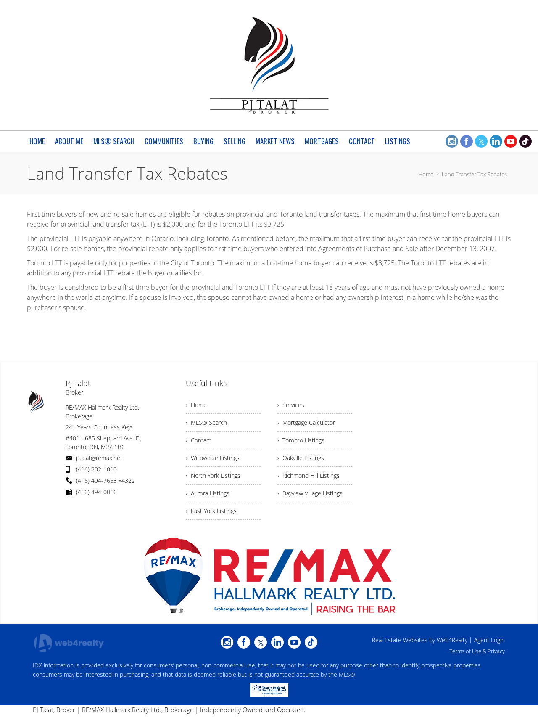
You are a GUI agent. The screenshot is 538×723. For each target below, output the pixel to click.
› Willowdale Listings (213, 458)
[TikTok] (525, 141)
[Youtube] (510, 141)
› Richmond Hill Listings (308, 475)
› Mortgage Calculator (306, 422)
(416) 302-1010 (96, 469)
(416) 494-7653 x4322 (105, 481)
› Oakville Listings (300, 458)
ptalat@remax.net (99, 458)
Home (426, 174)
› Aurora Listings (207, 493)
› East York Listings (211, 511)
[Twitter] (481, 141)
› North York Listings (213, 475)
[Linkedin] (496, 141)
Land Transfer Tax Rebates (474, 174)
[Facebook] (466, 141)
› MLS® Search (206, 422)
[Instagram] (452, 141)
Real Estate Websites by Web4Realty (419, 640)
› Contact (198, 440)
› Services (290, 405)
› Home (196, 405)
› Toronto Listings (300, 440)
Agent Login (489, 640)
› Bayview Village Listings (310, 493)
